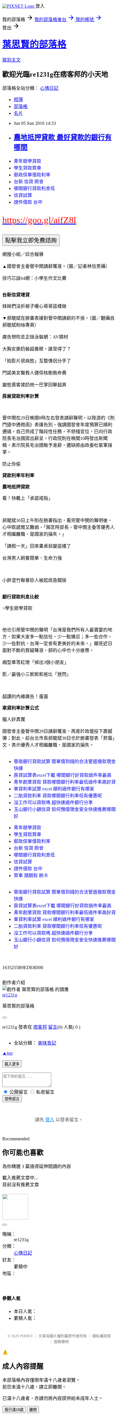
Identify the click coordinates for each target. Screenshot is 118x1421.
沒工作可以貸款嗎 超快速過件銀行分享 (53, 802)
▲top (7, 1053)
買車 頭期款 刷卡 (31, 875)
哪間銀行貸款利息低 (34, 188)
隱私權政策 (101, 1336)
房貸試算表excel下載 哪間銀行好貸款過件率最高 (62, 775)
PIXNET (26, 1336)
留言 (52, 1027)
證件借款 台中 (28, 202)
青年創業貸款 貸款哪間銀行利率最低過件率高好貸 (65, 782)
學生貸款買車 (27, 168)
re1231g (9, 994)
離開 (33, 1410)
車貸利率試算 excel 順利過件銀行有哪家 (54, 788)
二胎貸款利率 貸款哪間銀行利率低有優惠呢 (58, 795)
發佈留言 (12, 1099)
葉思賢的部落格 (34, 44)
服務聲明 (61, 1342)
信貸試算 (23, 195)
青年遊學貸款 (27, 161)
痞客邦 (40, 1027)
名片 (18, 113)
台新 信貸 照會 (29, 181)
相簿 (18, 99)
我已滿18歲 (14, 1410)
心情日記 (49, 88)
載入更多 (12, 1064)
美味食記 (47, 1043)
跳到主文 (11, 60)
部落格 (20, 106)
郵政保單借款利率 (32, 174)
